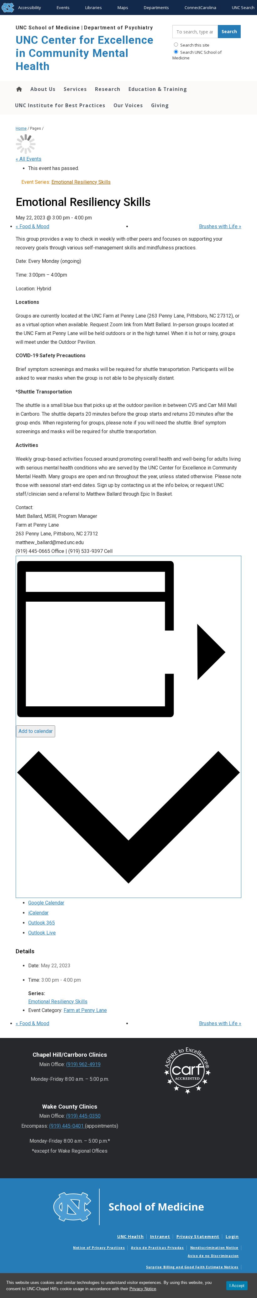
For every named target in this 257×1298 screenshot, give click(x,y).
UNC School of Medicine (48, 28)
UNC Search (243, 7)
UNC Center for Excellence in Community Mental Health (85, 53)
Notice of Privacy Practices (99, 1247)
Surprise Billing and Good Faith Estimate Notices (192, 1267)
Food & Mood (32, 226)
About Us (42, 89)
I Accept (236, 1285)
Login (232, 1236)
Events (63, 7)
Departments (156, 7)
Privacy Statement (197, 1236)
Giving (160, 105)
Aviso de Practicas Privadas (157, 1247)
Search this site (194, 45)
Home (18, 89)
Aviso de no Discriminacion (213, 1256)
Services (75, 89)
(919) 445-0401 (67, 1126)
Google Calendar (46, 903)
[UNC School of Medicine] (128, 1206)
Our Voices (128, 105)
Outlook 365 (41, 923)
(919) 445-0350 (83, 1116)
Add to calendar (35, 731)
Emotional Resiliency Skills (57, 1002)
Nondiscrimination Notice (214, 1247)
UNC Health (130, 1236)
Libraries (93, 7)
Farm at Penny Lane (85, 1010)
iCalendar (38, 913)
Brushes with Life (220, 226)
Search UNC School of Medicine (197, 55)
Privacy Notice (142, 1288)
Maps (123, 7)
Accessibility (29, 7)
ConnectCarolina (200, 7)
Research (107, 89)
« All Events (28, 159)
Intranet (160, 1236)
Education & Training (157, 89)
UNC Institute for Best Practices (60, 105)
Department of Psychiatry (118, 28)
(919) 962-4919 (83, 1064)
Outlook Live (42, 933)
